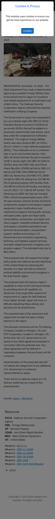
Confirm (27, 31)
